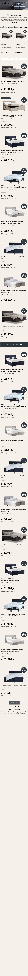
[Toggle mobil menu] (26, 3)
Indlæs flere (14, 702)
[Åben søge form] (21, 3)
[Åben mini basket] (23, 3)
